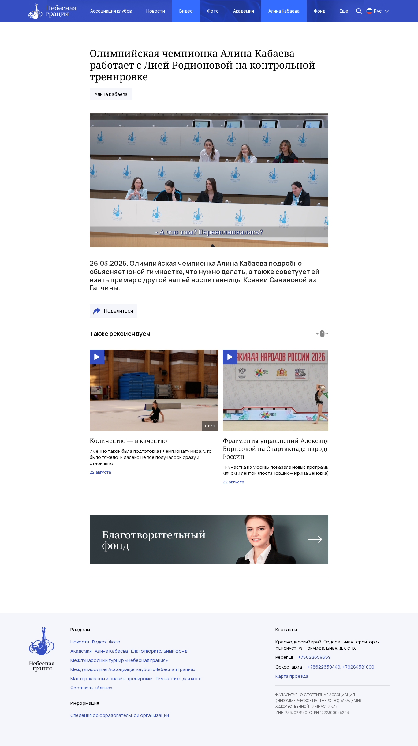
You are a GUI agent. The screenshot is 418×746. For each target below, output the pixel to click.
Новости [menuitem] (155, 11)
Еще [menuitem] (344, 11)
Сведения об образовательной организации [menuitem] (119, 715)
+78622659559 (314, 657)
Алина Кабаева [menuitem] (284, 11)
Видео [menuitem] (186, 11)
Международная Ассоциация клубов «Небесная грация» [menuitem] (133, 669)
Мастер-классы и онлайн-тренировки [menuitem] (111, 679)
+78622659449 (324, 667)
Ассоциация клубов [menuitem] (111, 11)
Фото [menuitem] (213, 11)
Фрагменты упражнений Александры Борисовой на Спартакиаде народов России (280, 449)
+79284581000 (358, 667)
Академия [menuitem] (243, 11)
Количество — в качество (128, 441)
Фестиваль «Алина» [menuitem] (91, 688)
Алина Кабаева (111, 94)
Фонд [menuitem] (319, 11)
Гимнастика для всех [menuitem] (178, 679)
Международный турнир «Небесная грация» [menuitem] (119, 660)
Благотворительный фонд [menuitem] (159, 651)
